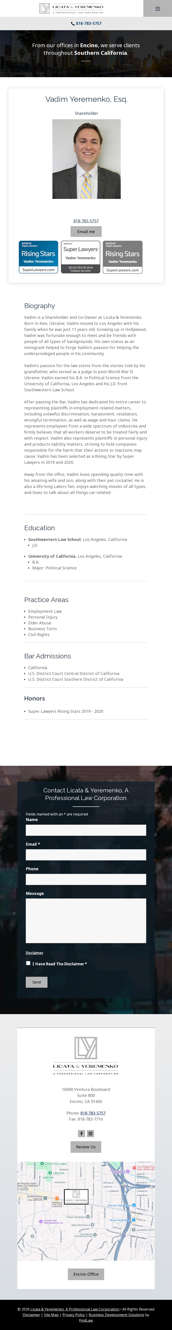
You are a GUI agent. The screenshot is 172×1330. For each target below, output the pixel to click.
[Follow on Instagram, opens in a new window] (90, 1133)
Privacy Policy (73, 1314)
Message (35, 893)
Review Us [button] (86, 1146)
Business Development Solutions (116, 1314)
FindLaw (86, 1320)
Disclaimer (34, 952)
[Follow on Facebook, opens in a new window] (81, 1133)
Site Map (51, 1314)
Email (33, 844)
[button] (157, 8)
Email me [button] (86, 231)
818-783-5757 (88, 23)
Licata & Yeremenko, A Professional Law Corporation (74, 1309)
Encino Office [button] (86, 1274)
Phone (32, 868)
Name (32, 819)
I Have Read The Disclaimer (59, 963)
